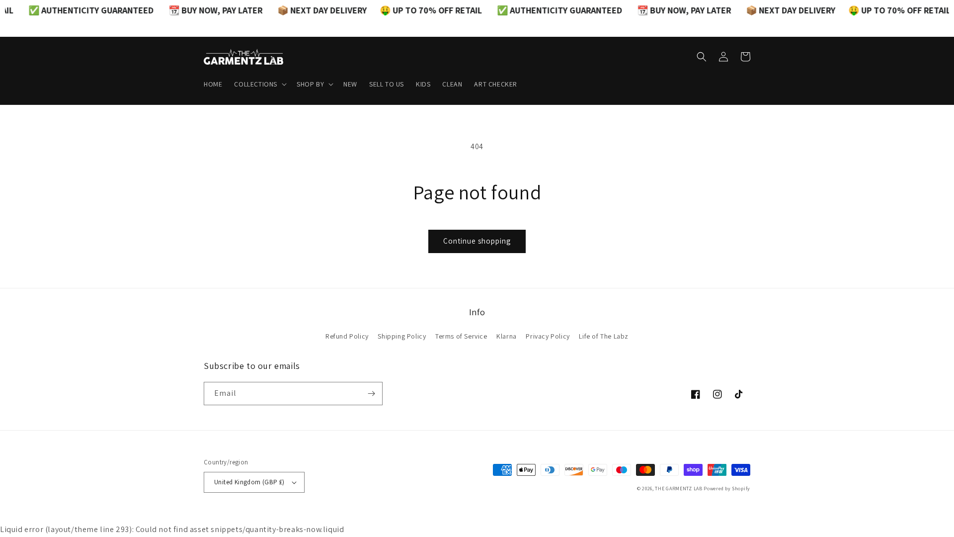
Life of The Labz (604, 336)
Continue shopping (477, 241)
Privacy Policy (547, 336)
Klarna (506, 336)
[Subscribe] (371, 393)
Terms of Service (461, 336)
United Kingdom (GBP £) (249, 482)
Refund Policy (347, 336)
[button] (259, 84)
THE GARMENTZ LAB (678, 488)
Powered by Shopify (727, 488)
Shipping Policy (402, 336)
